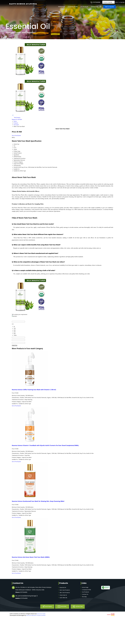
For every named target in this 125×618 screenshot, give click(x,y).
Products (16, 123)
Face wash (16, 124)
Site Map (84, 596)
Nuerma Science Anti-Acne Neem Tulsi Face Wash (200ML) (31, 557)
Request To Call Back (17, 119)
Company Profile (73, 6)
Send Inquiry (17, 117)
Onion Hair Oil (63, 595)
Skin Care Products (65, 592)
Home (15, 121)
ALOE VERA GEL (63, 597)
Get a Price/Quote (16, 135)
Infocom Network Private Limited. (36, 615)
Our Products (84, 6)
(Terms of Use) (41, 614)
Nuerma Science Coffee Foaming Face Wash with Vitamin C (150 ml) (34, 389)
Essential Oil (63, 587)
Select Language (120, 2)
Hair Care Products (65, 590)
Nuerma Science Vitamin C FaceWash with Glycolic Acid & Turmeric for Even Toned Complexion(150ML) (45, 445)
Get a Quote (109, 7)
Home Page (61, 6)
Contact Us (94, 6)
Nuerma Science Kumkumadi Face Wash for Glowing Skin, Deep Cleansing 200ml (38, 501)
